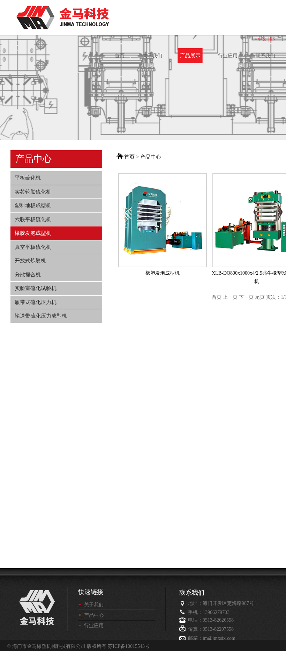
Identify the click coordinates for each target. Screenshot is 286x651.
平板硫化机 (28, 178)
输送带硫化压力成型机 (41, 316)
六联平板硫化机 (33, 219)
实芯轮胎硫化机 (33, 192)
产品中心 (150, 157)
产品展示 (190, 56)
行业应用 (228, 55)
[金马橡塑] (92, 18)
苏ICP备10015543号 (129, 646)
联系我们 (265, 55)
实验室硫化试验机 (36, 288)
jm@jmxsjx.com (219, 638)
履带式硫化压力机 (36, 302)
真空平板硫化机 (33, 247)
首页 (120, 55)
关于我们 (152, 55)
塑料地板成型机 (33, 205)
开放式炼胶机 (30, 260)
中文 (262, 39)
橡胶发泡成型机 (33, 233)
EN (273, 39)
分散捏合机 (28, 274)
